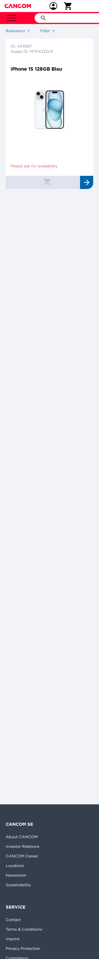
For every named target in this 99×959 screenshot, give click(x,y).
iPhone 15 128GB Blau (36, 69)
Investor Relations (22, 846)
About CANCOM (22, 836)
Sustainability (18, 884)
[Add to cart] (47, 181)
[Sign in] (53, 6)
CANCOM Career (22, 856)
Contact (13, 919)
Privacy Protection (23, 948)
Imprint (12, 938)
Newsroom (16, 875)
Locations (15, 865)
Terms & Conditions (24, 929)
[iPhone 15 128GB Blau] (49, 107)
